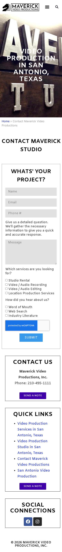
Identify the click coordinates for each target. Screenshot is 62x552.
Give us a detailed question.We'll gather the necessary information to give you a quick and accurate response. (29, 228)
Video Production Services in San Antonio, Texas (32, 429)
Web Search (17, 311)
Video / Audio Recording (27, 285)
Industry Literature (23, 316)
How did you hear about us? (27, 300)
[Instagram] (37, 521)
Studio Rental (19, 281)
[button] (47, 6)
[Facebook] (28, 521)
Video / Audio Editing (25, 289)
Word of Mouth (20, 307)
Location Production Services (31, 293)
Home (5, 121)
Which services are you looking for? (29, 271)
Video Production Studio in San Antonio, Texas (32, 447)
